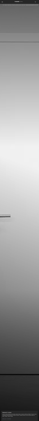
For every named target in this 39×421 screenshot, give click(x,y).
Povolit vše (4, 418)
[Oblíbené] (35, 2)
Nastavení (9, 418)
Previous (1, 214)
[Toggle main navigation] (2, 2)
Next (38, 214)
